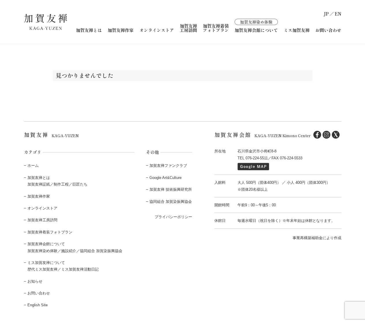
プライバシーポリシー (173, 217)
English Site (37, 305)
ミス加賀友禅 (297, 30)
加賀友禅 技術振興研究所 (170, 189)
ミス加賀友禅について (46, 262)
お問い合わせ (328, 30)
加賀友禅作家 (121, 30)
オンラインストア (156, 30)
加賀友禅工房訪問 (188, 28)
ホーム (33, 165)
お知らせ (34, 281)
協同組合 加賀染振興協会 (170, 201)
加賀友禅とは (89, 30)
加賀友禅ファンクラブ (168, 165)
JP (326, 14)
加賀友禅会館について (256, 25)
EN (338, 14)
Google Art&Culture (165, 177)
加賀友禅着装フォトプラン (216, 28)
